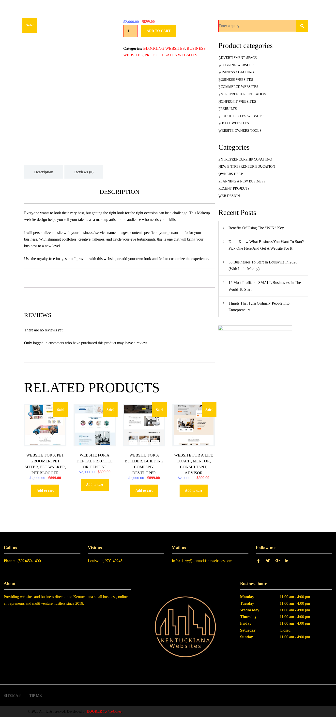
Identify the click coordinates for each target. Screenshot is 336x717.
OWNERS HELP (230, 174)
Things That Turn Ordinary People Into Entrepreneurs (259, 306)
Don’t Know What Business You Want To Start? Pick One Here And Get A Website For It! (266, 245)
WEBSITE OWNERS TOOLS (239, 130)
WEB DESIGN (229, 196)
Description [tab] (43, 172)
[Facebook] (260, 561)
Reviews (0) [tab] (83, 172)
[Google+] (278, 561)
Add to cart (158, 31)
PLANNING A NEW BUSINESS (241, 181)
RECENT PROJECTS (233, 188)
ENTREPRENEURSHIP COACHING (245, 159)
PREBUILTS (227, 109)
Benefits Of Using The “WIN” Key (256, 228)
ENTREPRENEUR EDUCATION (242, 94)
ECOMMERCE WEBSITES (238, 87)
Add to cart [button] (45, 490)
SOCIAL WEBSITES (233, 123)
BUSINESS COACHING (236, 72)
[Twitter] (269, 561)
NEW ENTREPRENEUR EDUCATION (246, 166)
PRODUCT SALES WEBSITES (171, 55)
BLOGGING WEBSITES (164, 48)
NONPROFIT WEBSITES (237, 101)
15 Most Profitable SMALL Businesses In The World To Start (265, 285)
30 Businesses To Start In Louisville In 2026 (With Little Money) (263, 265)
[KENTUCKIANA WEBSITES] (185, 627)
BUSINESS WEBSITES (235, 79)
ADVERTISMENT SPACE (237, 58)
